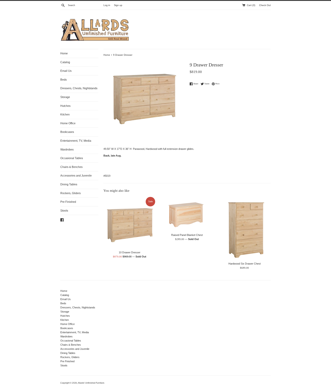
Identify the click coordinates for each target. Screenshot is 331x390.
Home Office (68, 123)
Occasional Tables (71, 158)
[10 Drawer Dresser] (129, 222)
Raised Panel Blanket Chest (187, 234)
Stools (64, 210)
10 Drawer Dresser (129, 252)
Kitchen (65, 114)
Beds (63, 79)
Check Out (265, 5)
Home (64, 53)
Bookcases (67, 131)
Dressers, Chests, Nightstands (78, 88)
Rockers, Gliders (70, 193)
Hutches (65, 105)
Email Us (66, 70)
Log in (106, 5)
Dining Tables (68, 184)
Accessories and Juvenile (76, 175)
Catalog (65, 62)
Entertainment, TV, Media (75, 140)
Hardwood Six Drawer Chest (244, 263)
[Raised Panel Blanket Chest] (187, 213)
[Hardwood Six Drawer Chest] (244, 228)
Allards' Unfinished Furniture (91, 383)
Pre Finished (68, 201)
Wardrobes (67, 149)
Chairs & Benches (71, 166)
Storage (65, 97)
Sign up (118, 5)
